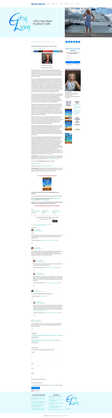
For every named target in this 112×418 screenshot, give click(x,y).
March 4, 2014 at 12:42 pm (40, 274)
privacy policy (74, 64)
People (44, 224)
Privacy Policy (68, 408)
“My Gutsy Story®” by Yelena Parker (41, 225)
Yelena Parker (38, 273)
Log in (68, 415)
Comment (33, 352)
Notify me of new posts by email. (36, 382)
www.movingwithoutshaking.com (53, 158)
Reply (32, 242)
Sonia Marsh (36, 229)
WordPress (64, 415)
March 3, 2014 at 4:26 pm (38, 249)
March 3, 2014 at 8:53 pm (40, 261)
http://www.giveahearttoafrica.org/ (39, 310)
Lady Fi (35, 290)
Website (32, 373)
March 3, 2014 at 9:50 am (38, 230)
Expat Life (36, 224)
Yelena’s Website (38, 163)
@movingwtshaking (49, 165)
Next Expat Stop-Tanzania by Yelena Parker (49, 240)
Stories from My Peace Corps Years (37, 396)
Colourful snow (42, 296)
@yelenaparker (42, 165)
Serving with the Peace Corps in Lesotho (56, 409)
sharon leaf (36, 320)
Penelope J (36, 247)
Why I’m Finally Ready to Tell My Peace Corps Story (77, 107)
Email (32, 368)
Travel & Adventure (48, 224)
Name (32, 363)
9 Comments (43, 48)
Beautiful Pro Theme (52, 415)
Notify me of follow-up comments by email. (38, 379)
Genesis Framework (60, 415)
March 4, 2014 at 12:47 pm (40, 303)
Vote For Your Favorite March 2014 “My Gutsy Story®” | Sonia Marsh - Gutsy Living (46, 335)
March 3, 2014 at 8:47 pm (38, 291)
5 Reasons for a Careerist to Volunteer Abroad (52, 282)
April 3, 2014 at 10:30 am (38, 321)
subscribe (53, 385)
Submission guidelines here (44, 199)
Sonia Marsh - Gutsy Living (38, 4)
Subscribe (54, 221)
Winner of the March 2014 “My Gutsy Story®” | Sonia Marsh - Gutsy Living (44, 340)
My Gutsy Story (40, 224)
